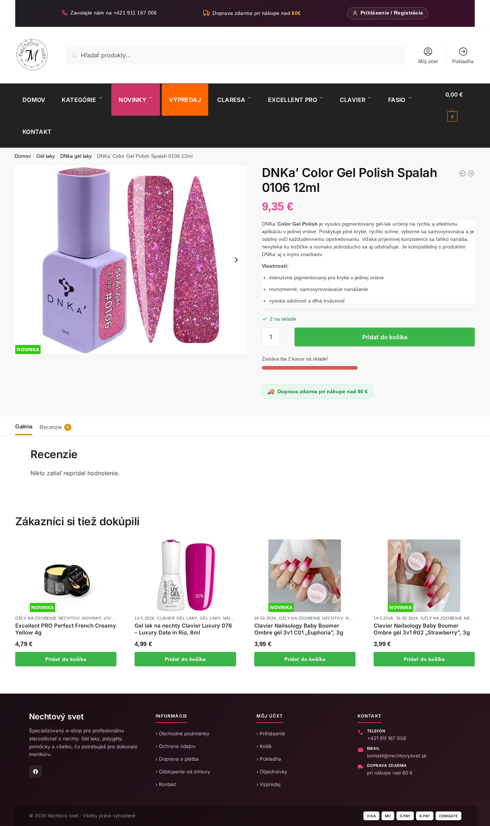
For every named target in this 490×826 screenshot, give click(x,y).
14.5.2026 (144, 618)
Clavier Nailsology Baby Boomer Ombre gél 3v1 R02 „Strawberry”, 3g (422, 629)
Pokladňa (463, 61)
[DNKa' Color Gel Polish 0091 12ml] (462, 173)
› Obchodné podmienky (183, 733)
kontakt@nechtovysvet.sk (397, 756)
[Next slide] (236, 259)
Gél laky (45, 156)
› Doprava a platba (177, 759)
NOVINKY (91, 618)
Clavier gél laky (177, 618)
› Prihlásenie (270, 733)
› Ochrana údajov (176, 746)
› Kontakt (166, 784)
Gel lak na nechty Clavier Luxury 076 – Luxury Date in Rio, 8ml (183, 629)
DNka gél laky (76, 156)
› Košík (264, 746)
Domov (23, 156)
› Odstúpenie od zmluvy (183, 771)
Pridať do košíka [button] (65, 659)
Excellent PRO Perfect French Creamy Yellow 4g (65, 629)
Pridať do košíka (384, 337)
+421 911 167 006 (386, 738)
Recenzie (54, 427)
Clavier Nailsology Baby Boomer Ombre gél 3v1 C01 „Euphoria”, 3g (298, 629)
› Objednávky (271, 771)
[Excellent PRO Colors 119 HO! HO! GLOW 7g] (471, 173)
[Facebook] (35, 771)
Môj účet (428, 61)
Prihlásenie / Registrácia (392, 13)
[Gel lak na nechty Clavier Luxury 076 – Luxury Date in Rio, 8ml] (185, 575)
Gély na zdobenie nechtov (47, 618)
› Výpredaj (268, 784)
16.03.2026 (265, 618)
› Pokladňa (268, 759)
